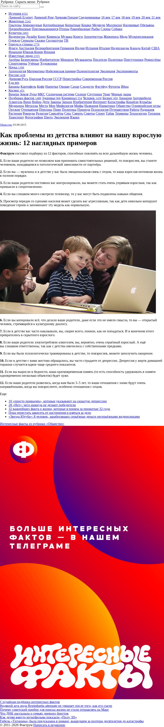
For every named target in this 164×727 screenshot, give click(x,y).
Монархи (67, 59)
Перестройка (72, 79)
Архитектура (93, 36)
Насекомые (131, 25)
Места (43, 106)
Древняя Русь (18, 79)
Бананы (14, 86)
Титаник (154, 113)
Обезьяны (147, 25)
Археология (17, 71)
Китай (146, 48)
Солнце (80, 94)
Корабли (132, 102)
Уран (106, 94)
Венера (14, 94)
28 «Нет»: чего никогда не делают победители (42, 405)
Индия (80, 48)
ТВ (66, 40)
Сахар (74, 86)
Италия (104, 48)
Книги (78, 36)
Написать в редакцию (49, 725)
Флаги (13, 48)
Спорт (100, 113)
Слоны (106, 29)
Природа (83, 109)
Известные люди (24, 56)
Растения (15, 113)
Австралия (26, 48)
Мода (123, 36)
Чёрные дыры (121, 94)
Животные (20, 21)
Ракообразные (80, 29)
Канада (135, 48)
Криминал (72, 98)
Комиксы (53, 36)
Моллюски (114, 25)
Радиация (147, 109)
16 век (105, 17)
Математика (36, 71)
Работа (134, 109)
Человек (92, 98)
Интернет (100, 102)
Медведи (98, 25)
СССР (57, 79)
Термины (122, 113)
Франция (15, 52)
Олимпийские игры (146, 106)
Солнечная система (60, 94)
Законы (55, 102)
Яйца (125, 86)
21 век (156, 17)
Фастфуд (101, 86)
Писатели (100, 59)
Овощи (64, 86)
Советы (89, 113)
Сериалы (27, 40)
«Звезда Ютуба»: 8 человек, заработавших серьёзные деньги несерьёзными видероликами (74, 416)
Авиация (125, 98)
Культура (18, 33)
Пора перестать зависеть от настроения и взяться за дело (50, 413)
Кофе (40, 86)
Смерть (77, 113)
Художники (48, 63)
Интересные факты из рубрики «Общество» (32, 424)
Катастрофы (116, 102)
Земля (24, 94)
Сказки (40, 40)
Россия (17, 75)
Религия (42, 113)
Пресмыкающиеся (45, 29)
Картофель (28, 86)
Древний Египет (21, 17)
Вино (27, 102)
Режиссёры (152, 59)
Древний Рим (44, 17)
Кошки (86, 25)
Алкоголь (15, 102)
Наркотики (107, 106)
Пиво (57, 109)
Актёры (14, 59)
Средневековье (89, 17)
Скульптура (54, 40)
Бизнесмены (30, 59)
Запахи (67, 102)
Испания (91, 48)
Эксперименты (127, 71)
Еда (14, 83)
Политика (69, 109)
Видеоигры (17, 36)
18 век (125, 17)
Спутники (94, 94)
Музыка (66, 36)
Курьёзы (145, 102)
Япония (49, 52)
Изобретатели (50, 59)
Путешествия (119, 109)
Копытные (73, 25)
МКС (41, 94)
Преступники (134, 59)
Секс (67, 113)
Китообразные (53, 25)
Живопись (111, 36)
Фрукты (114, 86)
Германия (67, 48)
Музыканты (83, 59)
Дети (46, 102)
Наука (16, 67)
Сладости (87, 86)
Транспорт (16, 117)
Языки (74, 117)
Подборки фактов (25, 98)
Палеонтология (87, 71)
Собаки (116, 29)
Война (36, 102)
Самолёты (56, 113)
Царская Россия (40, 79)
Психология (99, 109)
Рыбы (95, 29)
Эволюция (107, 71)
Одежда (14, 40)
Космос (17, 90)
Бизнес (110, 98)
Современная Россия (97, 79)
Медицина (16, 106)
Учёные (33, 63)
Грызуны (15, 25)
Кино (42, 36)
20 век (146, 17)
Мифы (78, 106)
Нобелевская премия (60, 71)
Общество (123, 106)
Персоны (45, 109)
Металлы (31, 106)
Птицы (64, 29)
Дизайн (31, 36)
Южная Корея (33, 52)
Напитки (51, 86)
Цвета (48, 117)
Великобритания (47, 48)
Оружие (14, 109)
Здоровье (51, 98)
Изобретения (82, 102)
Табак (110, 113)
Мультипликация (140, 36)
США (155, 48)
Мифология (64, 106)
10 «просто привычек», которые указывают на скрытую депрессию (58, 401)
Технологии (138, 113)
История (18, 13)
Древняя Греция (66, 17)
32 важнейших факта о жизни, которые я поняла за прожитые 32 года (59, 409)
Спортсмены (18, 63)
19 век (136, 17)
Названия (91, 106)
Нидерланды (120, 48)
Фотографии (34, 117)
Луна (33, 94)
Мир (52, 106)
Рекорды (29, 113)
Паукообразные (20, 29)
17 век (115, 17)
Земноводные (32, 25)
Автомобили (142, 98)
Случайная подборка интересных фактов (30, 702)
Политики (115, 59)
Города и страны (24, 44)
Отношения (29, 109)
